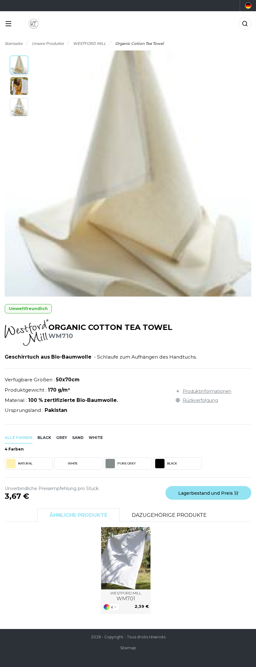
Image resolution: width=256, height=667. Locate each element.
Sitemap (128, 648)
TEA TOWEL (125, 558)
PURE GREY (126, 463)
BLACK (172, 463)
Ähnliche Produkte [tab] (78, 515)
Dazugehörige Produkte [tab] (169, 515)
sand (78, 437)
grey (61, 437)
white (96, 437)
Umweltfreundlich (28, 308)
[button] (19, 64)
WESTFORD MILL (125, 596)
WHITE (73, 463)
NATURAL (25, 463)
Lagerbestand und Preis (206, 493)
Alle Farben (18, 437)
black (44, 437)
